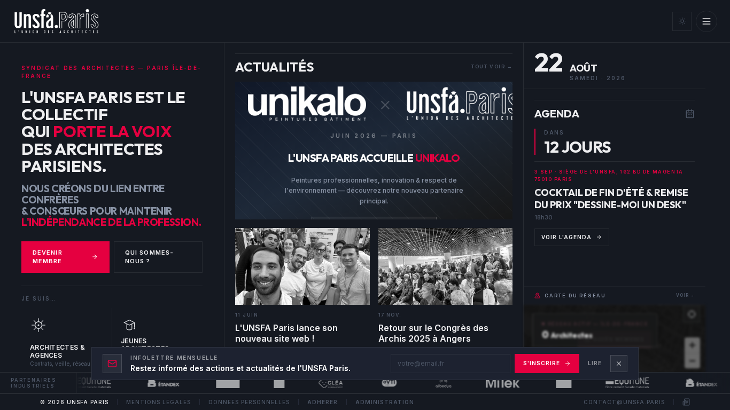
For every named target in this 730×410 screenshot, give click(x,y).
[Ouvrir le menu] (706, 21)
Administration (384, 402)
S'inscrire (541, 363)
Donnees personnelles (249, 402)
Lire (595, 363)
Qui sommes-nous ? (149, 257)
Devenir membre (48, 257)
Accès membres (619, 339)
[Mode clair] (682, 21)
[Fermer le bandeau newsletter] (618, 363)
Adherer (322, 402)
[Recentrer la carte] (691, 313)
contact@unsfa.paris (624, 402)
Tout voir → (491, 66)
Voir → (685, 295)
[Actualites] (686, 402)
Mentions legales (158, 402)
